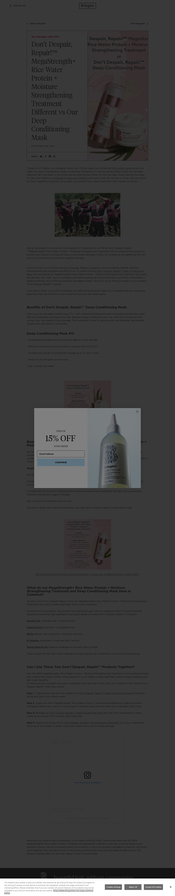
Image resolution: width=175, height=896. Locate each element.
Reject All (133, 887)
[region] (87, 887)
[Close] (171, 887)
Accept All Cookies (153, 887)
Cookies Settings (113, 887)
